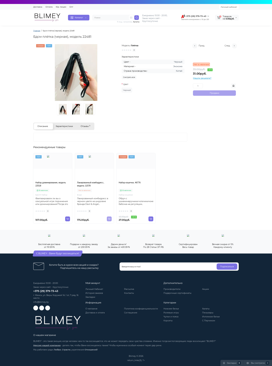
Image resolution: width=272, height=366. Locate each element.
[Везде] (131, 17)
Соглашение (130, 312)
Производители (171, 289)
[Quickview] (46, 179)
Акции (205, 289)
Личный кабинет (229, 7)
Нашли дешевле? (202, 78)
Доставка (37, 7)
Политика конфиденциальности (141, 308)
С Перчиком (208, 320)
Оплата (49, 7)
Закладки (90, 297)
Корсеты (168, 320)
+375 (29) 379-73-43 (195, 16)
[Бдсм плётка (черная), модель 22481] (76, 72)
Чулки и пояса (170, 316)
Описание (42, 126)
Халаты (206, 308)
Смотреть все (129, 77)
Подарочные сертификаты (177, 293)
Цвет (125, 84)
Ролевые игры (171, 312)
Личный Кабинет (94, 289)
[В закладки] (59, 179)
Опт (71, 7)
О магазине (91, 308)
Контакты (129, 293)
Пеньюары (207, 312)
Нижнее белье (171, 308)
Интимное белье (211, 316)
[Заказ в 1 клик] (52, 179)
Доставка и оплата (95, 312)
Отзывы (85, 126)
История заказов (94, 293)
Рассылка (129, 289)
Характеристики (64, 126)
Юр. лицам (61, 7)
